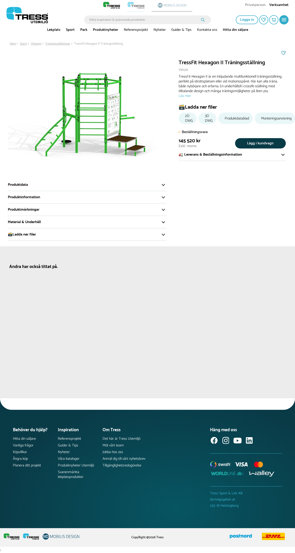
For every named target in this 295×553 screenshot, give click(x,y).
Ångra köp (20, 458)
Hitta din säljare (235, 30)
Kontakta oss (207, 30)
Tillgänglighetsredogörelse (122, 465)
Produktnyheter (105, 30)
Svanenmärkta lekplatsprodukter (70, 474)
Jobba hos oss (113, 452)
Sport (70, 30)
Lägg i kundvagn (260, 143)
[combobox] (144, 19)
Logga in (247, 20)
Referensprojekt (136, 30)
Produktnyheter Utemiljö (76, 465)
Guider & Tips (181, 30)
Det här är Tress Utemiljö (121, 438)
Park (83, 30)
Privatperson (255, 5)
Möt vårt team (113, 445)
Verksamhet (279, 5)
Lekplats (53, 30)
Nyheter (159, 30)
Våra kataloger (69, 458)
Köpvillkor (20, 452)
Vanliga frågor (23, 445)
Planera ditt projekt (27, 465)
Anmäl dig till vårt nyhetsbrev (124, 458)
